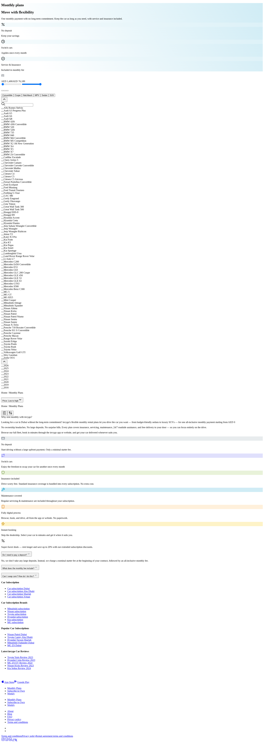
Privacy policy (14, 719)
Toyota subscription (16, 614)
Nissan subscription (16, 611)
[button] (132, 108)
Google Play (23, 682)
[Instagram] (3, 740)
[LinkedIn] (10, 740)
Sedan (44, 95)
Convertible (7, 95)
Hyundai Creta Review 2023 (21, 660)
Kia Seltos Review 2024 (19, 668)
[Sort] (10, 413)
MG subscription (15, 622)
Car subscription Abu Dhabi (20, 591)
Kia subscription (15, 619)
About (10, 711)
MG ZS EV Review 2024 (19, 663)
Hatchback (27, 95)
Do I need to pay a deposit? (14, 555)
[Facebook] (7, 740)
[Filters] (4, 413)
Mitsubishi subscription (18, 608)
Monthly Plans (14, 688)
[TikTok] (13, 740)
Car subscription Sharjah (19, 594)
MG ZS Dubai (14, 645)
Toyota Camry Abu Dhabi (20, 637)
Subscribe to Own (16, 691)
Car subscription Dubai (18, 588)
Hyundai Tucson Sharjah (19, 640)
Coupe (17, 95)
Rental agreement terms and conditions (54, 736)
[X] (16, 740)
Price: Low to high (10, 401)
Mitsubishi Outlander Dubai (20, 642)
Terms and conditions (17, 722)
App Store (9, 682)
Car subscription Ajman (18, 596)
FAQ (9, 716)
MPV (37, 95)
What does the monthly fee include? (18, 568)
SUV (52, 95)
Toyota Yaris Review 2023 (20, 657)
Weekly (11, 693)
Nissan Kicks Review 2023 (20, 665)
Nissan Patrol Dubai (17, 634)
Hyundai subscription (17, 617)
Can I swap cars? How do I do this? (18, 576)
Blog (9, 714)
